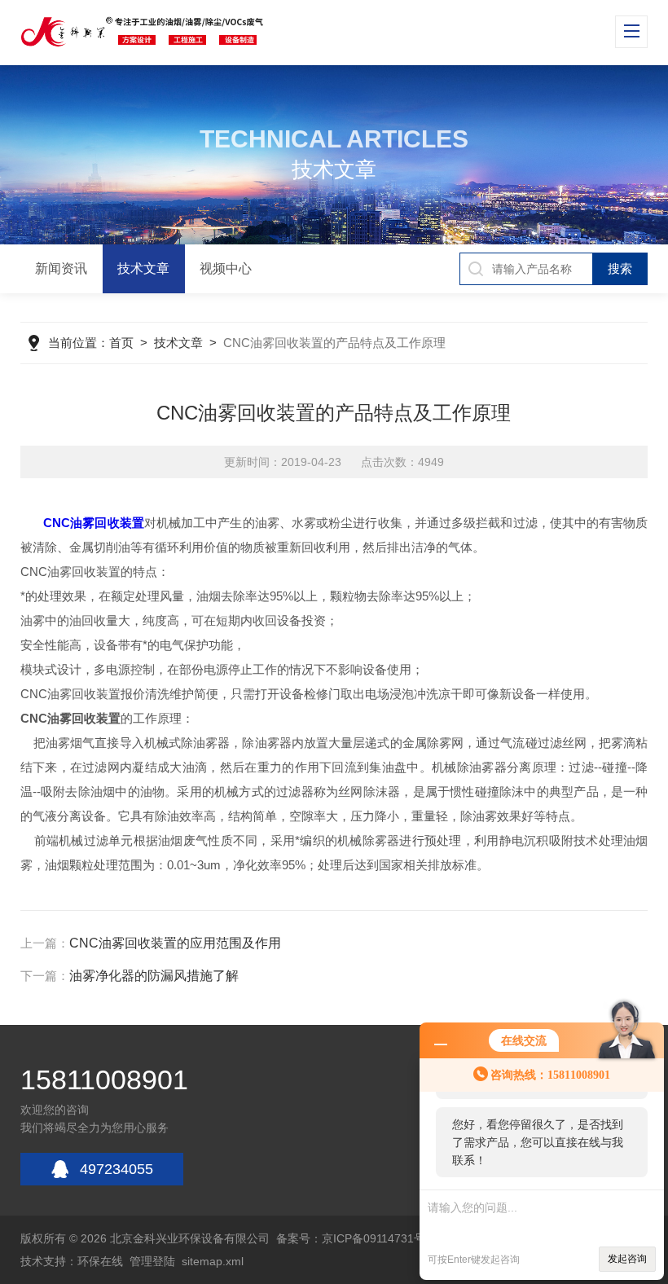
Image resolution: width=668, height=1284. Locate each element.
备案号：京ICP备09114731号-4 (356, 1238)
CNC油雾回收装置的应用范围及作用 (175, 943)
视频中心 (226, 268)
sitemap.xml (213, 1261)
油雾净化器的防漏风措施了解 (154, 976)
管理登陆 (152, 1261)
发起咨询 (627, 1258)
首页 (121, 343)
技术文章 (143, 268)
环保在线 (100, 1261)
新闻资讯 (61, 268)
